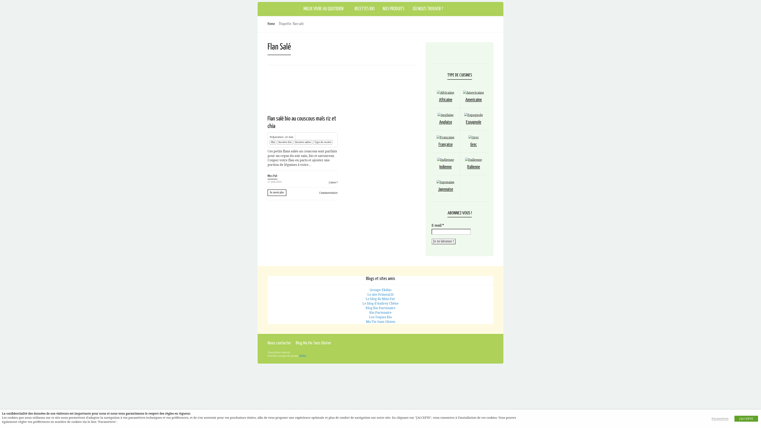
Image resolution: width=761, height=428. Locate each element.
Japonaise (445, 189)
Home (271, 24)
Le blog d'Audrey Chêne (380, 303)
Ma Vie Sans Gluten (380, 322)
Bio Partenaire (380, 312)
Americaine (473, 99)
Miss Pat (272, 176)
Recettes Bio (365, 9)
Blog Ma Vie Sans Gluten (313, 343)
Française (446, 144)
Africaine (445, 99)
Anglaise (445, 122)
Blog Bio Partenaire (380, 308)
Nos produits (393, 9)
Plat (273, 142)
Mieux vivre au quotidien (323, 9)
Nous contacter (279, 343)
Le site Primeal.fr (380, 294)
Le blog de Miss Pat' (380, 299)
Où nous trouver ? (428, 9)
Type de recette (322, 142)
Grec (473, 144)
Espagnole (473, 122)
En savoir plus (277, 192)
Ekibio (302, 355)
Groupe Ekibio (380, 290)
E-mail (438, 225)
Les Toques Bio (380, 317)
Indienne (445, 167)
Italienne (473, 167)
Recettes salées (303, 142)
